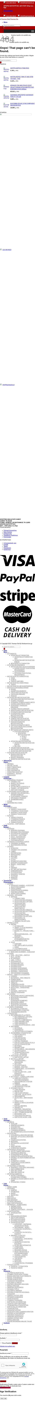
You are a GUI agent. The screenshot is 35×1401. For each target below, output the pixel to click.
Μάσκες (14, 1159)
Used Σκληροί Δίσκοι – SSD (24, 1025)
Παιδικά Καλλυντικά (18, 1140)
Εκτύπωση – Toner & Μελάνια (22, 1076)
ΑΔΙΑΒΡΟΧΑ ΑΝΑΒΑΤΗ (18, 691)
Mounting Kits (20, 1034)
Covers (14, 976)
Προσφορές (7, 548)
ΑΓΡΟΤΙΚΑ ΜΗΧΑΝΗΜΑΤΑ (16, 665)
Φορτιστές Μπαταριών (19, 1005)
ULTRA (24, 738)
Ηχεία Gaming (16, 888)
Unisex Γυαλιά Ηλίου (18, 809)
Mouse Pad (18, 1091)
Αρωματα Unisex (17, 1128)
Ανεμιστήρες (16, 1206)
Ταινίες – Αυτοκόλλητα (19, 788)
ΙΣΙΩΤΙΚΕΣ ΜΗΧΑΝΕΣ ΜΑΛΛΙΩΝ (18, 1284)
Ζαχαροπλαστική (17, 1222)
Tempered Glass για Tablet (21, 986)
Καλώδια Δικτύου (17, 963)
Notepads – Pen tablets (20, 978)
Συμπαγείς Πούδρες (18, 1148)
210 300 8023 (11, 3)
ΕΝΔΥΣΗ (14, 696)
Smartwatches (17, 981)
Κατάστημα (7, 549)
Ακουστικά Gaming (18, 887)
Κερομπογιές (16, 853)
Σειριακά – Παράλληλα (19, 971)
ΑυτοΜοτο (5, 651)
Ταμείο (6, 546)
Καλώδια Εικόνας (17, 965)
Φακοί (13, 1193)
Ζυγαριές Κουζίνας (18, 1221)
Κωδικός (3, 1338)
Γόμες (13, 851)
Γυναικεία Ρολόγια (18, 819)
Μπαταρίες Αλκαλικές (19, 997)
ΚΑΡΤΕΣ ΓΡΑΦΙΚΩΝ (21, 1041)
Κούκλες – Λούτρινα (18, 835)
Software (15, 1026)
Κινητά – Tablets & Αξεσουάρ (18, 974)
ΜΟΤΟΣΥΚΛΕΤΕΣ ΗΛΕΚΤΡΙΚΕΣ (18, 683)
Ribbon (17, 1083)
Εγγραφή (3, 1381)
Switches (18, 1070)
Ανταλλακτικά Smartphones (20, 904)
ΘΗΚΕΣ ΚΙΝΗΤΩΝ (13, 1285)
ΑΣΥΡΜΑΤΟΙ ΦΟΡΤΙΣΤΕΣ (15, 1273)
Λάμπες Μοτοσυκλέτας (20, 718)
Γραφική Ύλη (15, 781)
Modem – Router (21, 1067)
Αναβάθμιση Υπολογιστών (21, 1033)
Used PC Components (23, 1020)
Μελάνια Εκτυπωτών (22, 1086)
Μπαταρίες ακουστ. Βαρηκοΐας (22, 995)
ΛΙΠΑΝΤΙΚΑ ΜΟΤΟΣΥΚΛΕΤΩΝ (21, 741)
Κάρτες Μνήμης (20, 1106)
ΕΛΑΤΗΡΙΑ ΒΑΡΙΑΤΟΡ (21, 731)
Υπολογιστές (12, 1013)
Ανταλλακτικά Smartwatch (19, 907)
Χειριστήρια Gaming (18, 893)
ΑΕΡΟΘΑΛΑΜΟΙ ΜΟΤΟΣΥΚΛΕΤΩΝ (22, 699)
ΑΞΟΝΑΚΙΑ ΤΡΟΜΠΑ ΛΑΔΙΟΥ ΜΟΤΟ (23, 702)
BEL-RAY (17, 746)
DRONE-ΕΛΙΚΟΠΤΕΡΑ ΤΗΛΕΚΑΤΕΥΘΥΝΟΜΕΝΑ (15, 1280)
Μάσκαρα (14, 1141)
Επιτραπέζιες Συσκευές (20, 1010)
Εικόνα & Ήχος (12, 922)
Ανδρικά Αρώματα (17, 1125)
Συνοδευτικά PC (17, 1088)
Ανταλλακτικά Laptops (23, 901)
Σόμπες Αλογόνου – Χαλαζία (22, 1209)
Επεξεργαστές (20, 1038)
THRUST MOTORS (17, 681)
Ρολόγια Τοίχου (17, 1268)
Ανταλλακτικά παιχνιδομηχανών (21, 913)
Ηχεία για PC (19, 1101)
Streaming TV (19, 929)
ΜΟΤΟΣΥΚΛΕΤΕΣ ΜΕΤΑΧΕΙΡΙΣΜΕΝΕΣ (20, 686)
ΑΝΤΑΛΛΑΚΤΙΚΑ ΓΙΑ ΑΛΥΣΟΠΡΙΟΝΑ (23, 666)
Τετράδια (14, 875)
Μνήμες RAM (19, 1047)
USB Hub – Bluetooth (22, 1094)
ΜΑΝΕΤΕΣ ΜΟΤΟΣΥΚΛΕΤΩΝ (20, 759)
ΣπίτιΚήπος (6, 1184)
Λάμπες (14, 1190)
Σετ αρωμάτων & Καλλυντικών (22, 1132)
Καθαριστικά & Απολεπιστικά (21, 1156)
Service (14, 897)
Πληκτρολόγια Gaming (19, 890)
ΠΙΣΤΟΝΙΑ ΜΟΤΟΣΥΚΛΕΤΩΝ (20, 720)
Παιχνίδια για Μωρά (18, 843)
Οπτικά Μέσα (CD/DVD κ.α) (20, 786)
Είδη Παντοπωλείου (15, 1203)
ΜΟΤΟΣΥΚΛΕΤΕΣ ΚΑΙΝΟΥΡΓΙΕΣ (18, 676)
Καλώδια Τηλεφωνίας (19, 968)
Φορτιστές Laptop (21, 1057)
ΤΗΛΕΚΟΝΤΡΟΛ (12, 1308)
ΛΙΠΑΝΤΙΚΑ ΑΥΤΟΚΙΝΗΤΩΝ (20, 655)
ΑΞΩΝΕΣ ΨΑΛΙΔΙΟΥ (17, 700)
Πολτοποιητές (20, 1256)
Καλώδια (10, 953)
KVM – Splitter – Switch (20, 955)
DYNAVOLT (25, 739)
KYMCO (13, 679)
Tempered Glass (17, 984)
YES (2, 1398)
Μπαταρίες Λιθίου (17, 1002)
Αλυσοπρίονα (19, 671)
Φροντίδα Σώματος (14, 1174)
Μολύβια (14, 856)
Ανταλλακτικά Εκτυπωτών (24, 911)
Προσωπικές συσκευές (16, 1166)
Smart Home (12, 1187)
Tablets (14, 982)
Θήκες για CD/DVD (17, 783)
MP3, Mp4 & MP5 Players (23, 945)
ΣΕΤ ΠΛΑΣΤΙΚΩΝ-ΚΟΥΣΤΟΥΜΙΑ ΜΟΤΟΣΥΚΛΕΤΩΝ (21, 727)
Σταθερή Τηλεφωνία (15, 1007)
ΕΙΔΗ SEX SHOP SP (17, 1172)
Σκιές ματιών (16, 1146)
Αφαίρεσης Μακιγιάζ (18, 1153)
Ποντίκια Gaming (17, 892)
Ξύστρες (14, 858)
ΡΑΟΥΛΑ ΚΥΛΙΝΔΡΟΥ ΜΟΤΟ (20, 725)
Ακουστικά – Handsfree (20, 987)
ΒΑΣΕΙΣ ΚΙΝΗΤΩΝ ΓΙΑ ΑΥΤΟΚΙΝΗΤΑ (19, 1276)
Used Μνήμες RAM (21, 1021)
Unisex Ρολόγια (17, 817)
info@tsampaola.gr (27, 3)
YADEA (13, 684)
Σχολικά (10, 846)
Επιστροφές (7, 537)
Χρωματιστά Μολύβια (19, 861)
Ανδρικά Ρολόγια (17, 820)
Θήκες (13, 989)
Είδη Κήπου (11, 1198)
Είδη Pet (10, 1196)
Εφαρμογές (18, 1029)
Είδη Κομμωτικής (17, 1169)
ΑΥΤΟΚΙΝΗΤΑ (11, 653)
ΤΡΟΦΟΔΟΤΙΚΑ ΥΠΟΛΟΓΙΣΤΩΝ (17, 1305)
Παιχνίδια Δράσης (17, 840)
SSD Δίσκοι (18, 1036)
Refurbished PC (20, 1018)
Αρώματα (10, 1122)
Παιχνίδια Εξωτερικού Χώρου (18, 841)
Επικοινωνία (8, 533)
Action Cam (18, 926)
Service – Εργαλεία (14, 895)
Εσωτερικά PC (16, 961)
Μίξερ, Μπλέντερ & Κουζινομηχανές (21, 1252)
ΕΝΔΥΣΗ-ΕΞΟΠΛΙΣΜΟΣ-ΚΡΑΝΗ (17, 687)
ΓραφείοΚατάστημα (7, 777)
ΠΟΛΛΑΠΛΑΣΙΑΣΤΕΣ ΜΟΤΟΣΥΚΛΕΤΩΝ (18, 722)
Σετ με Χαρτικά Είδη (18, 869)
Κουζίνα (10, 1214)
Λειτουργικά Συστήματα (23, 1031)
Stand (9, 801)
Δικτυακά (17, 1063)
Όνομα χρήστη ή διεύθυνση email (11, 1333)
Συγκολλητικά (16, 872)
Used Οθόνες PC (20, 1023)
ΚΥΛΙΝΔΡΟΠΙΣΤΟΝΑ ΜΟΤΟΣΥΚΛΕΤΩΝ (17, 714)
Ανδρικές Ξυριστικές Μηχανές (22, 1167)
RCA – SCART (15, 956)
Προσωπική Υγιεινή (18, 1182)
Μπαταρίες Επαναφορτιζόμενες (19, 999)
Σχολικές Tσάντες (18, 874)
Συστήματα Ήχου (20, 948)
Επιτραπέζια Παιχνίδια (19, 833)
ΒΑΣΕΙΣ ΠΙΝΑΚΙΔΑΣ (17, 757)
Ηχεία (16, 947)
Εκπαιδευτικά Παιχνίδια (20, 832)
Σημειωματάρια (17, 871)
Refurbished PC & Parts (20, 1015)
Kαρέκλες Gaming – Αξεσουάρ (22, 885)
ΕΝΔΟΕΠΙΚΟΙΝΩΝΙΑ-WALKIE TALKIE (19, 1321)
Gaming (10, 884)
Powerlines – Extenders (24, 1068)
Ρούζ (13, 1144)
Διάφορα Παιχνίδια (18, 830)
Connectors (19, 898)
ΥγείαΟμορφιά (7, 1119)
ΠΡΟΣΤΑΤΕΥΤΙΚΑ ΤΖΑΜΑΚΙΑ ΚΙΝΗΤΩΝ (20, 1311)
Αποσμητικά (15, 1127)
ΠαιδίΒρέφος (6, 826)
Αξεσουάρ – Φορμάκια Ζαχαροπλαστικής (22, 1225)
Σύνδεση (15, 1343)
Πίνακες (14, 867)
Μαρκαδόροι (15, 854)
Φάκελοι (14, 877)
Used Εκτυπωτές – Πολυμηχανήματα (21, 1079)
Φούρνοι (17, 1260)
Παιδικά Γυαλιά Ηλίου (18, 814)
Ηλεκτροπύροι (20, 1039)
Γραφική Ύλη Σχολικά (19, 850)
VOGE (13, 678)
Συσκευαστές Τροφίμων (23, 1263)
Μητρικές (18, 1046)
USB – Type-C (16, 960)
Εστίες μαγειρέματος (22, 1245)
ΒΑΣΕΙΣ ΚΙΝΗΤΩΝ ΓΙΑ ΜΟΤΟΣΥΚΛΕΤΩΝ (18, 755)
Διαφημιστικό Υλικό (14, 803)
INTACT (24, 736)
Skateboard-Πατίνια (19, 845)
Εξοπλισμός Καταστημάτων (18, 791)
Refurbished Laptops (23, 1016)
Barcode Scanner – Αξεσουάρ (23, 952)
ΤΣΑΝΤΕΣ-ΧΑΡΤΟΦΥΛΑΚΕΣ (16, 1303)
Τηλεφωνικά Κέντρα (18, 1012)
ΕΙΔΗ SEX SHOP (16, 1170)
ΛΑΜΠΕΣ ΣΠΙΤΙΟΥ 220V (15, 1295)
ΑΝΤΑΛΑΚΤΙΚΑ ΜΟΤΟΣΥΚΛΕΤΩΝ (18, 697)
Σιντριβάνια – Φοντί (21, 1227)
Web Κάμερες (19, 1096)
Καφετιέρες (19, 1248)
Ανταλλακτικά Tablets (23, 910)
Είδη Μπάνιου (12, 1200)
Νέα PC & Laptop (17, 1059)
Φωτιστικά (14, 1195)
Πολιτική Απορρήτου (10, 530)
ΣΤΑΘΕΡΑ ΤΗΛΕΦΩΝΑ (14, 1300)
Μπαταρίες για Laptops (23, 916)
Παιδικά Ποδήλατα (18, 838)
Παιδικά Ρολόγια (17, 822)
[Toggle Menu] (32, 31)
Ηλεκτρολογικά (13, 1211)
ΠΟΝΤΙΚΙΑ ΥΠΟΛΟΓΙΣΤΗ (15, 1315)
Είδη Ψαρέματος (13, 770)
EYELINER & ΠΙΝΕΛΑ (14, 1282)
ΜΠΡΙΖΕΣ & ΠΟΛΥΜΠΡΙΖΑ (16, 1313)
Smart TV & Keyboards (23, 927)
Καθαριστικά (15, 785)
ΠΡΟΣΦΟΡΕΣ (8, 11)
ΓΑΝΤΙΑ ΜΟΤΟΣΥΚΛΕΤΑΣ (19, 692)
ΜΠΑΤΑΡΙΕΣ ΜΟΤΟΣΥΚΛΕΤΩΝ (24, 733)
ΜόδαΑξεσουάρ (7, 805)
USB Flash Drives (21, 1093)
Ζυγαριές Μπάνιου (14, 1201)
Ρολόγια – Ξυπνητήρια (19, 1266)
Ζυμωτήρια (18, 1247)
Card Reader (19, 1089)
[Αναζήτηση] (4, 27)
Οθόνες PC (18, 1107)
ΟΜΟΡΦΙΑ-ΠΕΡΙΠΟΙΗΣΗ (15, 1287)
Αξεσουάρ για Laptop (19, 1055)
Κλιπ (12, 866)
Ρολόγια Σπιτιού (13, 1264)
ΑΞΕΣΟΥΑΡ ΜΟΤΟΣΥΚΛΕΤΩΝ (17, 752)
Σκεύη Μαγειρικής (18, 1217)
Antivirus (18, 1028)
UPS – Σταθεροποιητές (23, 1112)
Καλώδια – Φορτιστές (19, 991)
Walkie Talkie (12, 765)
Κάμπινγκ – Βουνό (14, 773)
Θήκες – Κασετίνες (18, 864)
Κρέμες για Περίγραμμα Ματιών (23, 1157)
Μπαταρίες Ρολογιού (19, 1003)
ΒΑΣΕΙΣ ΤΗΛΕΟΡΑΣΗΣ (14, 1277)
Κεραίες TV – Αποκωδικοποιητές (21, 938)
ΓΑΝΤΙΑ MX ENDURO (18, 694)
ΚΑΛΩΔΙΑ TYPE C (13, 1289)
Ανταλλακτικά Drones (23, 900)
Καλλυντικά (11, 1133)
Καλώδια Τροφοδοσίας (19, 969)
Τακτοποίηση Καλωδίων (20, 973)
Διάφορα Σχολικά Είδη (19, 863)
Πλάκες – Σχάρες (21, 1255)
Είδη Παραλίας (12, 769)
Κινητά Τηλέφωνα (18, 992)
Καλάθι (6, 544)
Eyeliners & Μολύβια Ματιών (22, 1135)
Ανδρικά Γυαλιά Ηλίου (19, 812)
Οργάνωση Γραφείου (18, 798)
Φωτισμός (11, 1188)
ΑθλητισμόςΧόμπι (8, 761)
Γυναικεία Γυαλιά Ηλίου (19, 811)
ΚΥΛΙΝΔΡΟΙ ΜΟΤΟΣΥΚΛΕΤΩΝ (21, 712)
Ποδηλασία (11, 775)
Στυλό (13, 859)
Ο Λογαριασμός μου (10, 543)
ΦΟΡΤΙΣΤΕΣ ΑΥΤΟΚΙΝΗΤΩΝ (16, 1302)
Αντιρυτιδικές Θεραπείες (20, 1151)
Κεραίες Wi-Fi (19, 1075)
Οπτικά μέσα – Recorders (24, 1049)
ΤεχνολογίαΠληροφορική (8, 881)
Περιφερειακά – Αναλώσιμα (20, 1061)
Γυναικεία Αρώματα (18, 1130)
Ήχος (13, 942)
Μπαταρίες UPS (20, 1114)
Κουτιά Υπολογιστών (22, 1044)
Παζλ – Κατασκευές (18, 837)
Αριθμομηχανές (17, 799)
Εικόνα (13, 924)
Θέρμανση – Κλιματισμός (17, 1204)
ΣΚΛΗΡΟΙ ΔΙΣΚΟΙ (20, 1050)
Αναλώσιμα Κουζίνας (19, 1216)
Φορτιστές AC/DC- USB (22, 1117)
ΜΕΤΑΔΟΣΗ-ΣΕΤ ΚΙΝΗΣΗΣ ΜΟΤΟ (22, 730)
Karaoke (17, 944)
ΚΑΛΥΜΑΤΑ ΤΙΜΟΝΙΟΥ (14, 1290)
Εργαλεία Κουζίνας (18, 1219)
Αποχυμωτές (19, 1237)
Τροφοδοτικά (16, 1213)
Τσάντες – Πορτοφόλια (16, 824)
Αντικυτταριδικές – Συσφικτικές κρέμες (19, 1176)
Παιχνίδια (10, 828)
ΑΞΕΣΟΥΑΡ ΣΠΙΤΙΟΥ (14, 1310)
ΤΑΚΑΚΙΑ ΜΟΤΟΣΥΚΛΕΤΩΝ (20, 747)
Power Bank (16, 979)
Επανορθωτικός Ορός (19, 1154)
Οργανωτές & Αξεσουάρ (20, 1143)
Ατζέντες (14, 848)
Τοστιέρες (18, 1258)
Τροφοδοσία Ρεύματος (23, 1110)
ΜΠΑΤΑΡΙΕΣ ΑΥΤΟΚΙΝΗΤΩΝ (20, 663)
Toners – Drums (20, 1085)
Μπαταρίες (11, 994)
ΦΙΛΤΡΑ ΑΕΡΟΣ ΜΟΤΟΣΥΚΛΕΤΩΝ (22, 749)
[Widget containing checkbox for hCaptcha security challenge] (13, 1365)
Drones (10, 764)
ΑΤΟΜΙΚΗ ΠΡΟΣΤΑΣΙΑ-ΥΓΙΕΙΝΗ (17, 1274)
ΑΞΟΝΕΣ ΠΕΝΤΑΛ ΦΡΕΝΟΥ (20, 709)
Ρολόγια (10, 816)
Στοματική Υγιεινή (18, 1161)
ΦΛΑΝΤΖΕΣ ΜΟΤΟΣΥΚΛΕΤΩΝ (21, 751)
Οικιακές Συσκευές (18, 1235)
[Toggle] (8, 652)
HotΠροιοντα (7, 1270)
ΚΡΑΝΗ (13, 689)
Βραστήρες (18, 1240)
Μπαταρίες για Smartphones (20, 918)
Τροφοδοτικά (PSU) (21, 1052)
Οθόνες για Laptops (22, 921)
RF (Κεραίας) (15, 958)
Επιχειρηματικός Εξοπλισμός (18, 950)
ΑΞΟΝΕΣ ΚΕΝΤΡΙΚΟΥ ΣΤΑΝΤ (20, 704)
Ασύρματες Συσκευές (19, 1008)
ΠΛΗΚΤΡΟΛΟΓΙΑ (12, 1298)
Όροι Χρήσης (8, 532)
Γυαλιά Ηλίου (12, 807)
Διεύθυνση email (6, 1353)
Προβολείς (15, 1191)
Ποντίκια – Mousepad (22, 1109)
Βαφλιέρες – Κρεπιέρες (23, 1238)
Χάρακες (14, 879)
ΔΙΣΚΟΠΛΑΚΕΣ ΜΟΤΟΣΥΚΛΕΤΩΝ (22, 710)
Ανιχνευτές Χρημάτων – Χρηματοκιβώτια (20, 793)
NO (5, 1398)
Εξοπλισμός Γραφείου (19, 796)
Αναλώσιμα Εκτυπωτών (23, 1081)
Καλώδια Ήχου (16, 966)
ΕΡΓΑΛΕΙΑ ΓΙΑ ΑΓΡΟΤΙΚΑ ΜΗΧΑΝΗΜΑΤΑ (22, 674)
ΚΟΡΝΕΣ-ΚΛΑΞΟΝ (17, 717)
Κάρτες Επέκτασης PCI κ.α (24, 1042)
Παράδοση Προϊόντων (11, 535)
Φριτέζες (18, 1261)
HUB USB (14, 1123)
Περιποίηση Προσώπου (16, 1149)
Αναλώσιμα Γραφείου (15, 780)
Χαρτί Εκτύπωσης (17, 790)
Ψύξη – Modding (20, 1054)
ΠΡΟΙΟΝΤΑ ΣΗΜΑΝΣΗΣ (15, 1297)
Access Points (20, 1065)
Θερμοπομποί (16, 1208)
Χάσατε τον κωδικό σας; (7, 1346)
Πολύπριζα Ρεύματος (22, 1115)
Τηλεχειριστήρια (20, 940)
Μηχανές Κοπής (20, 1250)
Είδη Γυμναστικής (14, 767)
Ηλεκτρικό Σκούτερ (15, 772)
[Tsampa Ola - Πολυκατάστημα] (9, 19)
